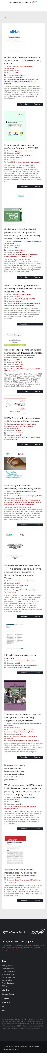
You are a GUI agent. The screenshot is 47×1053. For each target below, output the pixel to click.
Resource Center (8, 994)
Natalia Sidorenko (8, 977)
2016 (18, 245)
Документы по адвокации (24, 151)
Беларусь (16, 590)
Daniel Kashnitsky (8, 969)
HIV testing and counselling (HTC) (22, 81)
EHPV (30, 155)
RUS (20, 157)
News (4, 957)
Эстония (16, 160)
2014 (18, 296)
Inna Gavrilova (7, 980)
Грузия (22, 590)
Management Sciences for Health (26, 665)
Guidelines (21, 75)
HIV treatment (29, 305)
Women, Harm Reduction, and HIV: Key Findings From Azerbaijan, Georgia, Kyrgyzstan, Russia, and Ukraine (22, 717)
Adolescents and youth (23, 79)
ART (33, 79)
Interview (5, 990)
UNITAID (18, 430)
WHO (17, 248)
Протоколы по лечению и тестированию (18, 357)
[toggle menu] (3, 8)
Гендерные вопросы (22, 723)
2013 (18, 583)
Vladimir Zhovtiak (8, 974)
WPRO (32, 299)
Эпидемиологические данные (25, 491)
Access (13, 79)
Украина (35, 590)
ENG (21, 77)
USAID (23, 299)
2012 (18, 663)
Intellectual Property (23, 667)
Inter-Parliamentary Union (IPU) (25, 496)
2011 (18, 878)
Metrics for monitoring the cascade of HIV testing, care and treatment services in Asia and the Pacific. (22, 288)
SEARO (17, 299)
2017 (18, 70)
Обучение (18, 241)
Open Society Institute (27, 732)
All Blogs (5, 986)
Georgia (23, 736)
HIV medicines (21, 303)
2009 (18, 727)
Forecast (21, 364)
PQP (16, 362)
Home (4, 17)
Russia (29, 736)
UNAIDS (39, 496)
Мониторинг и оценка (23, 294)
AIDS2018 (6, 1002)
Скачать (37, 104)
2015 (18, 360)
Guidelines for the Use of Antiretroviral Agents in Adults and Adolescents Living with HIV (22, 60)
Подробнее (24, 104)
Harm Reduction (21, 740)
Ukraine (34, 736)
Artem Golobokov (8, 983)
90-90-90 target (16, 162)
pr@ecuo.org (15, 950)
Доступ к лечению (33, 162)
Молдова (28, 590)
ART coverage (24, 369)
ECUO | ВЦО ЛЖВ (21, 155)
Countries (5, 998)
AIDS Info (18, 73)
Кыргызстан (8, 738)
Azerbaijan (16, 736)
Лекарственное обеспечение (25, 355)
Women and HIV (33, 740)
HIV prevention (32, 303)
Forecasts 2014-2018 (11, 439)
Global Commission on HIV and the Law (28, 880)
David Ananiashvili (8, 971)
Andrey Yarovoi (7, 966)
